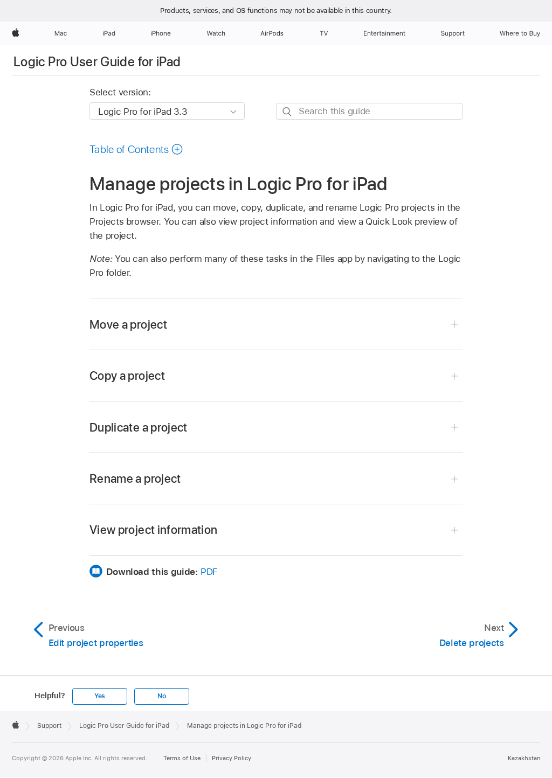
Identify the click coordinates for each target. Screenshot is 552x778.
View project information (153, 530)
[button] (136, 149)
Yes (99, 696)
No (161, 696)
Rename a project (135, 478)
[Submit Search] (287, 111)
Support (49, 726)
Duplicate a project (138, 427)
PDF (209, 571)
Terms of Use (182, 758)
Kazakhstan (524, 758)
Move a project (128, 324)
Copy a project (127, 376)
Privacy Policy (231, 758)
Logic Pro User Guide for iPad (97, 62)
